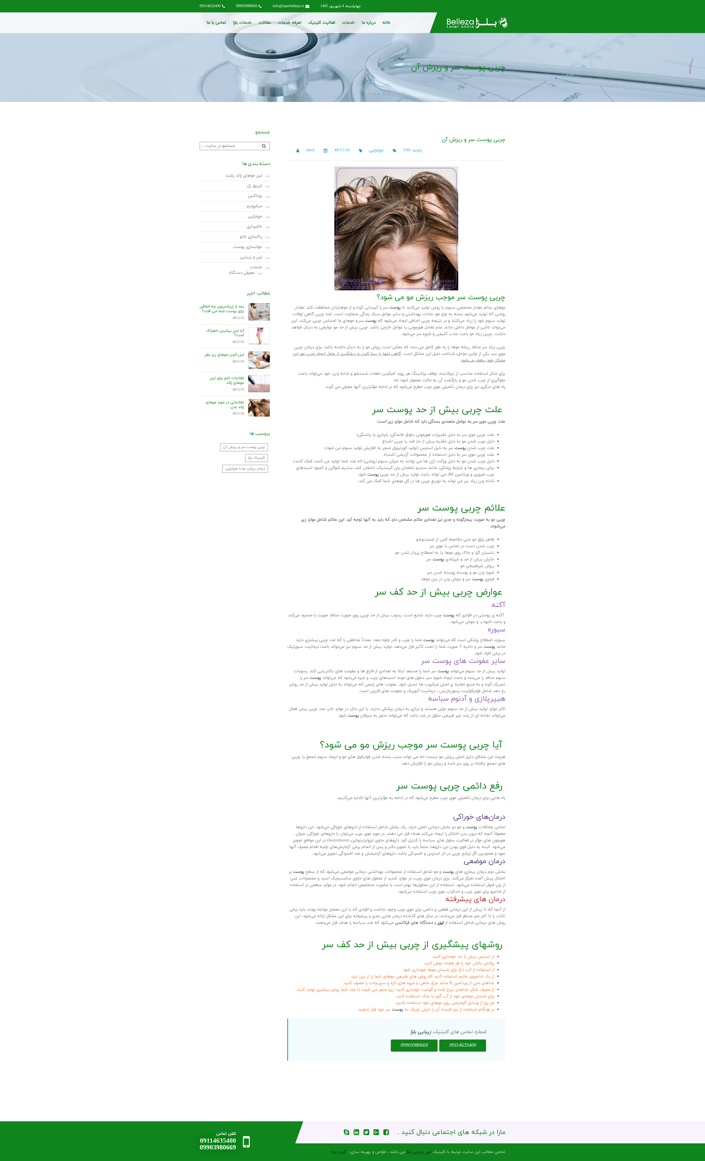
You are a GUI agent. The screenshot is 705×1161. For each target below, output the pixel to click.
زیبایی (424, 1031)
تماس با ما (216, 23)
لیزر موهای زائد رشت (244, 176)
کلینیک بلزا (256, 457)
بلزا (413, 1031)
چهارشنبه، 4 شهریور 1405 (340, 6)
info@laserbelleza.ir (288, 6)
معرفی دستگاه (241, 273)
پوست (395, 307)
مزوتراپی (376, 150)
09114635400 (210, 6)
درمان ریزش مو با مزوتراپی (245, 468)
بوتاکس (255, 196)
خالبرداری (254, 226)
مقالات (265, 23)
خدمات (348, 23)
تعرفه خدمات (289, 23)
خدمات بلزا (242, 23)
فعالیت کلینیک (321, 23)
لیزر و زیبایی (251, 257)
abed (310, 150)
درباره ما (369, 23)
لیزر (441, 923)
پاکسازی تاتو (251, 237)
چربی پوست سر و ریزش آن (244, 447)
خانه (387, 23)
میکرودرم (254, 206)
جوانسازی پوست (247, 247)
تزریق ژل (254, 186)
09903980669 (246, 6)
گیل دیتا (338, 1152)
